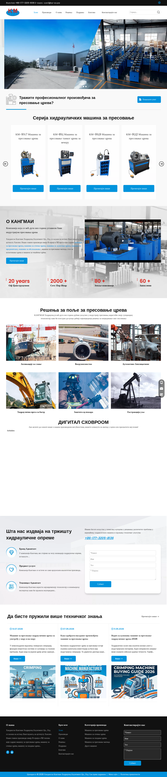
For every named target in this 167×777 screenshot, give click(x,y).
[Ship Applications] (31, 342)
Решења (62, 742)
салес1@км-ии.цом (52, 2)
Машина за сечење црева (95, 734)
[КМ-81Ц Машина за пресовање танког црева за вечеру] (65, 163)
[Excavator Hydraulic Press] (31, 390)
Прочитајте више (28, 188)
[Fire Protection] (84, 390)
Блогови (62, 749)
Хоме (61, 730)
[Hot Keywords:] (158, 12)
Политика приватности (130, 774)
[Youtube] (12, 752)
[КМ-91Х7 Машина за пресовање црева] (28, 163)
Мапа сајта (113, 774)
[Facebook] (7, 752)
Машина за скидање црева (96, 738)
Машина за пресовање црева (97, 730)
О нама (62, 738)
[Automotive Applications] (136, 342)
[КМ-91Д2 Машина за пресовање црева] (139, 163)
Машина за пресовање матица (97, 742)
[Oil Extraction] (136, 390)
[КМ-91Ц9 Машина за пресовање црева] (102, 163)
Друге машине (91, 746)
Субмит (100, 584)
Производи (63, 734)
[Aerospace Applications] (84, 342)
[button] (5, 164)
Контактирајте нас (66, 753)
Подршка (62, 746)
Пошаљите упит (149, 99)
